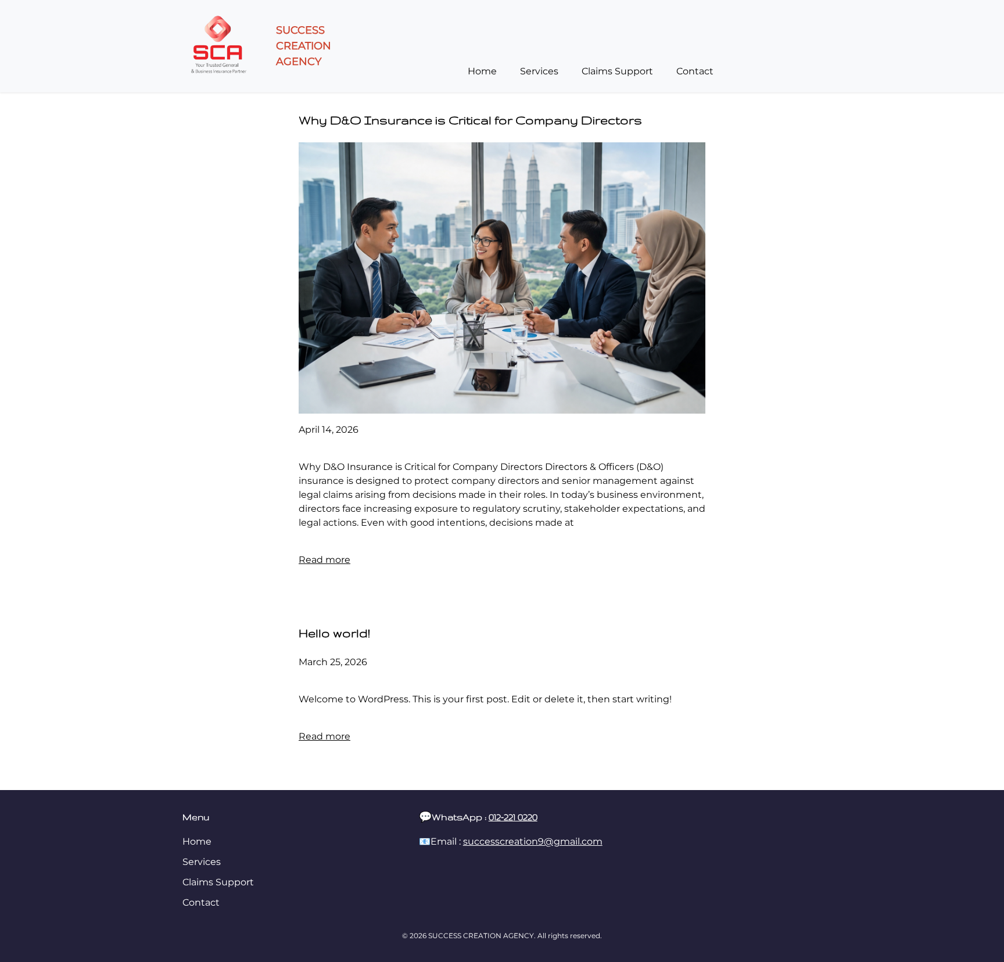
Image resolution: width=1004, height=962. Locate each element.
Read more (324, 559)
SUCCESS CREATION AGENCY (303, 46)
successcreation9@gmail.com (533, 841)
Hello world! (334, 633)
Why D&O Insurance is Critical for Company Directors (470, 120)
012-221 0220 (513, 817)
